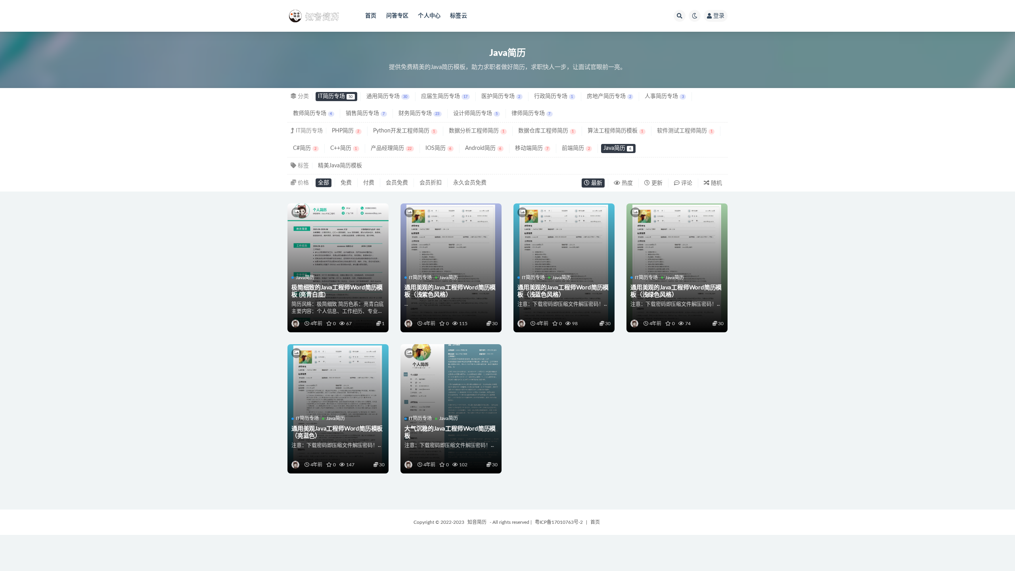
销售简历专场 (365, 113)
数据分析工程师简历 (476, 131)
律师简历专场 (530, 113)
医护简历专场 (500, 96)
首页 (370, 16)
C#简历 (304, 148)
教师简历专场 (312, 113)
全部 (323, 183)
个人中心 (429, 16)
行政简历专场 (553, 96)
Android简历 (483, 148)
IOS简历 (438, 148)
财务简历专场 (418, 113)
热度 (626, 183)
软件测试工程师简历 (684, 131)
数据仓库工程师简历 (546, 131)
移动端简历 (531, 148)
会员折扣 (430, 183)
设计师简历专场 (475, 113)
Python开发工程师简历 (404, 131)
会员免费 (397, 183)
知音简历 (476, 522)
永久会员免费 (469, 183)
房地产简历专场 (609, 96)
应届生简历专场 (444, 96)
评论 (686, 183)
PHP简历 (345, 131)
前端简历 (576, 148)
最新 (596, 183)
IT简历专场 (335, 96)
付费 (368, 183)
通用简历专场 (386, 96)
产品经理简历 (391, 148)
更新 (656, 183)
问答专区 (397, 16)
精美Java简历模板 (340, 166)
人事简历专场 (664, 96)
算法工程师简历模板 (615, 131)
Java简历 (617, 148)
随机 (715, 183)
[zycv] (296, 324)
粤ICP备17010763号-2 (559, 522)
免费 (346, 183)
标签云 (458, 16)
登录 (718, 16)
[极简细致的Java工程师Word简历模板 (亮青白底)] (338, 237)
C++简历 (343, 148)
